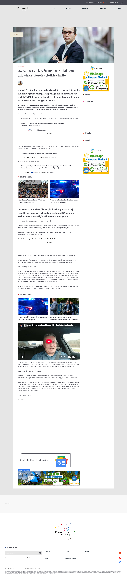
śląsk (87, 95)
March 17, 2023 (41, 130)
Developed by (28, 568)
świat (87, 140)
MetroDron (102, 8)
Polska (88, 133)
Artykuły (119, 8)
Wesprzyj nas (68, 555)
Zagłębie (68, 8)
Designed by (7, 568)
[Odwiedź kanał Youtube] (120, 557)
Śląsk (53, 8)
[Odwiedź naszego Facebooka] (120, 562)
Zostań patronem (114, 2)
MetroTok (85, 8)
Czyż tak (47, 555)
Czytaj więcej (28, 557)
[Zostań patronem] (120, 552)
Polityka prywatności (71, 558)
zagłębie (89, 102)
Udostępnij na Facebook (24, 470)
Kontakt (87, 551)
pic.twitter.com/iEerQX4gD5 (30, 125)
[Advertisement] (46, 22)
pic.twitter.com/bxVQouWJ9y (50, 168)
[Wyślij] (39, 553)
